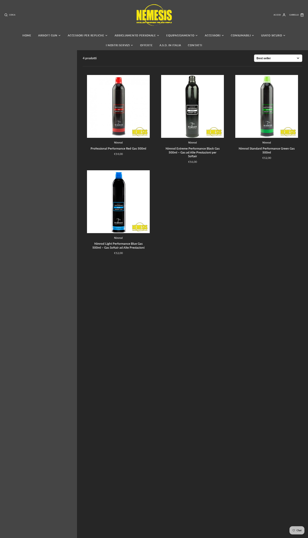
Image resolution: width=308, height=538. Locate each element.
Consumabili (241, 35)
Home (26, 35)
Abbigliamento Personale (135, 35)
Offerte (146, 45)
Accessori (212, 35)
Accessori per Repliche (86, 35)
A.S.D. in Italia (170, 45)
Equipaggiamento (180, 35)
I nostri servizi (118, 45)
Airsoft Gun (47, 35)
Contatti (195, 45)
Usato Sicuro (271, 35)
